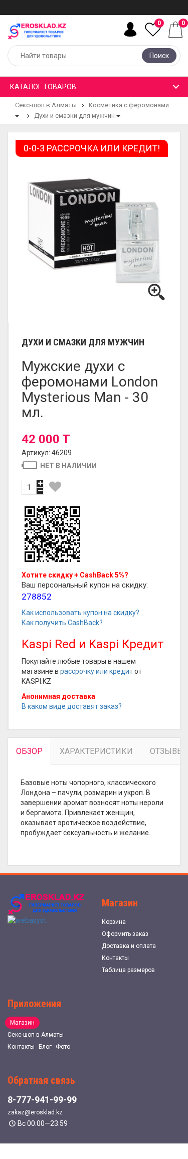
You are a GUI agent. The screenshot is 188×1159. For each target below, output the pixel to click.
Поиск (159, 56)
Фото (63, 1046)
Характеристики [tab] (96, 751)
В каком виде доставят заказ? (72, 706)
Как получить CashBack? (62, 623)
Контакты (115, 957)
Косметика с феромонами (129, 105)
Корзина (114, 921)
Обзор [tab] (29, 751)
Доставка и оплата (129, 945)
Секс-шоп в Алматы (46, 105)
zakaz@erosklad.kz (35, 1112)
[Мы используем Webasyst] (27, 920)
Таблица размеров (128, 970)
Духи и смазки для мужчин (74, 115)
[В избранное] (55, 486)
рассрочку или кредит (96, 671)
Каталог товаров (43, 87)
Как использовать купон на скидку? (80, 613)
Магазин (22, 1022)
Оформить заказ (125, 933)
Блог (45, 1046)
